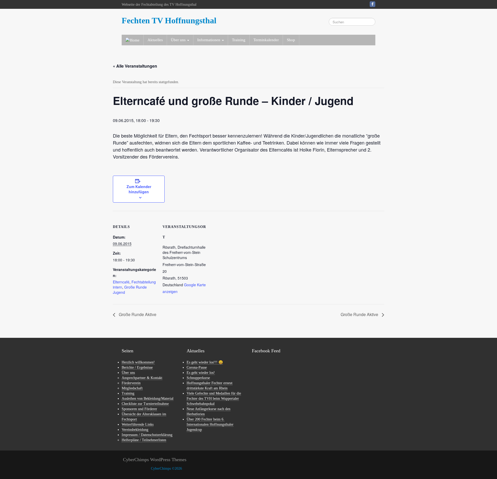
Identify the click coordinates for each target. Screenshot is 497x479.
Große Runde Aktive (137, 314)
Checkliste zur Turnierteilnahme (145, 404)
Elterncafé (121, 281)
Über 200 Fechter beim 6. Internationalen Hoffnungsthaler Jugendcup (210, 424)
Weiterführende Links (138, 424)
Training (238, 40)
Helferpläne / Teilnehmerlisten (144, 440)
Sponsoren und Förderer (139, 409)
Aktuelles (155, 40)
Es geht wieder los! (201, 373)
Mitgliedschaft (132, 388)
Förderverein (131, 383)
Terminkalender (266, 40)
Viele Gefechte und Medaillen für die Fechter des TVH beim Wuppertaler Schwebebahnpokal (214, 398)
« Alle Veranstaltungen (135, 66)
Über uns (128, 373)
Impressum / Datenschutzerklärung (147, 435)
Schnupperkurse (198, 378)
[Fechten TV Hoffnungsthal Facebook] (372, 4)
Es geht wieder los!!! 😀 (205, 362)
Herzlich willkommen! (138, 362)
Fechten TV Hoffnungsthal (169, 20)
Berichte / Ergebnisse (137, 367)
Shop (291, 40)
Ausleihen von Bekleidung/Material (147, 399)
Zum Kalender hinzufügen (139, 189)
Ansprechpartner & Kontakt (142, 378)
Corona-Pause (197, 367)
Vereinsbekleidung (135, 430)
